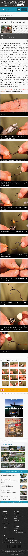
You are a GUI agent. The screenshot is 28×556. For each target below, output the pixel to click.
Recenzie (17, 520)
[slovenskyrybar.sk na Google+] (14, 547)
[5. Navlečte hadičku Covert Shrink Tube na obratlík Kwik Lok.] (14, 197)
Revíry (16, 528)
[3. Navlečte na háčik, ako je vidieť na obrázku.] (14, 150)
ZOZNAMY (16, 526)
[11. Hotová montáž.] (14, 341)
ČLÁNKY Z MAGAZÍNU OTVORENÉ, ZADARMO (12, 471)
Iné (16, 522)
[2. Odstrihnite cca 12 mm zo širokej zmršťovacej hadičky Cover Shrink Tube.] (14, 126)
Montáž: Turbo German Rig (6, 15)
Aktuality (17, 513)
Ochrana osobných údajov (10, 540)
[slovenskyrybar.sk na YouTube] (19, 547)
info (26, 40)
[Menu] (18, 9)
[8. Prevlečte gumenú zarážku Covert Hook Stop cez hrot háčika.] (14, 268)
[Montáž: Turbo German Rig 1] (5, 365)
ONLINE (5, 513)
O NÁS (3, 535)
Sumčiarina (6, 522)
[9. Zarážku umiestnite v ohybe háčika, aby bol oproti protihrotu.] (14, 292)
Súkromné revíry (19, 530)
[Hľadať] (22, 9)
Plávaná (5, 525)
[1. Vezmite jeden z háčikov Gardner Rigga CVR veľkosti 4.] (14, 103)
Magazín (8, 14)
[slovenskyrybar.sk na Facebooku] (8, 547)
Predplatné (6, 515)
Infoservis (6, 527)
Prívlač (5, 520)
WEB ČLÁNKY (17, 511)
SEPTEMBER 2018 (15, 14)
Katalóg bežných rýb (20, 532)
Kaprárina (6, 516)
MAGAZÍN (4, 511)
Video (16, 515)
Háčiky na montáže (6, 89)
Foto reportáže (19, 516)
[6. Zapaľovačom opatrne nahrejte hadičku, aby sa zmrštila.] (14, 221)
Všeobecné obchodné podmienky (12, 542)
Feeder (5, 518)
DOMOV (3, 14)
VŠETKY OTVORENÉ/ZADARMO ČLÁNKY (14, 502)
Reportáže (17, 518)
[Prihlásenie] (25, 9)
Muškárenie (6, 523)
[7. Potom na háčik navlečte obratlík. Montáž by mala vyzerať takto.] (14, 245)
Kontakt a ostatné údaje (9, 538)
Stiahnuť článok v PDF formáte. (12, 390)
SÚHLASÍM (21, 5)
